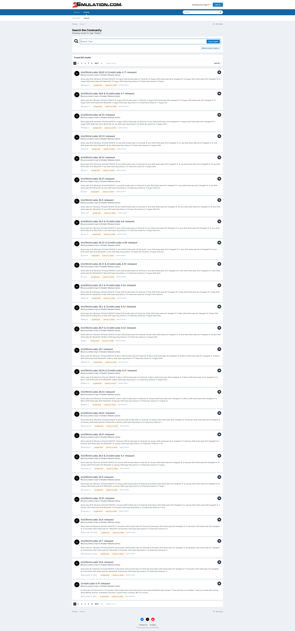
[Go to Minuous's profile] (76, 73)
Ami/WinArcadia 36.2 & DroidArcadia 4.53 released (108, 306)
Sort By (217, 63)
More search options (211, 48)
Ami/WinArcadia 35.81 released (97, 498)
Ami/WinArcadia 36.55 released (98, 114)
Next (97, 63)
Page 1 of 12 (110, 63)
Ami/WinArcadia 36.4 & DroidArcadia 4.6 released (107, 221)
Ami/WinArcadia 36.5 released (97, 200)
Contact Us (143, 625)
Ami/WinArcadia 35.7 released (97, 541)
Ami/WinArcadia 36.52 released (98, 157)
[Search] (220, 12)
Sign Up (218, 5)
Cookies (153, 625)
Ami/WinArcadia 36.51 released (97, 178)
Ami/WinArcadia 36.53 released (98, 136)
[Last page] (101, 63)
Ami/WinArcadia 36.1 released (97, 349)
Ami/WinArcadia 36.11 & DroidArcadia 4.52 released (108, 327)
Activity (86, 12)
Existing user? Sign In (201, 5)
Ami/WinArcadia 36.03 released (98, 391)
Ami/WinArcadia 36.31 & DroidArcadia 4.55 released (109, 264)
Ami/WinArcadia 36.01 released (97, 434)
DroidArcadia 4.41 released (95, 583)
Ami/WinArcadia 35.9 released (97, 477)
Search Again (213, 41)
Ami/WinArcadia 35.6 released (97, 562)
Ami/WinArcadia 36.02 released (98, 413)
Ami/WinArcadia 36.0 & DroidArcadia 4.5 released (107, 455)
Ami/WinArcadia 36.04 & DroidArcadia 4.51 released (109, 370)
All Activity (76, 18)
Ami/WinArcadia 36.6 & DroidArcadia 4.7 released (107, 93)
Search (86, 18)
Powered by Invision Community (147, 627)
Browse (77, 12)
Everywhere (211, 12)
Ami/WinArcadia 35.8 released (97, 519)
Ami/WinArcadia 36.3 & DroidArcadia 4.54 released (108, 285)
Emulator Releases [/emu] (110, 75)
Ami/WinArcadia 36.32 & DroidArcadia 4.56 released (109, 242)
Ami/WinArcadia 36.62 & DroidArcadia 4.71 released (108, 72)
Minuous (84, 75)
